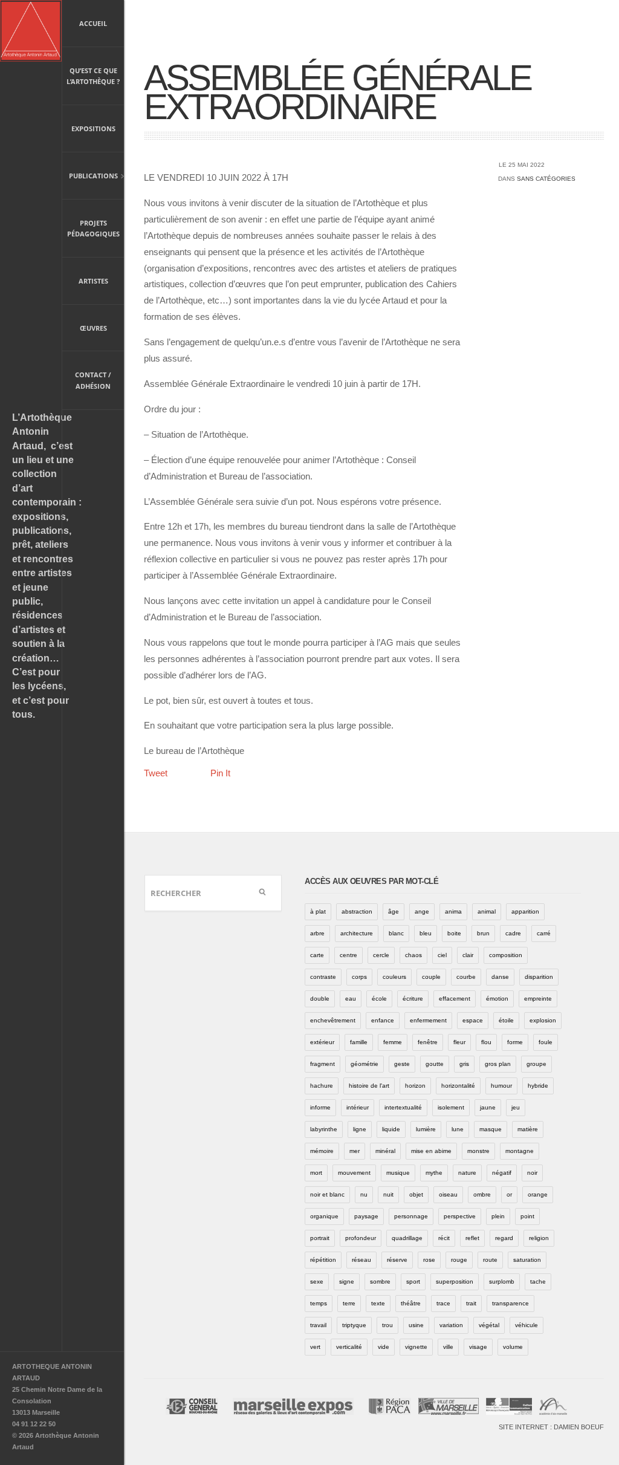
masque (490, 1129)
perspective (460, 1216)
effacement (454, 998)
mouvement (354, 1172)
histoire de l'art (369, 1085)
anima (453, 911)
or (509, 1194)
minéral (385, 1151)
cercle (381, 955)
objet (416, 1194)
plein (498, 1216)
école (379, 998)
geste (402, 1064)
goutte (435, 1064)
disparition (539, 976)
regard (504, 1238)
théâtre (411, 1303)
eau (350, 998)
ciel (442, 955)
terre (349, 1303)
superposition (454, 1281)
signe (346, 1281)
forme (515, 1042)
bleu (426, 933)
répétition (323, 1259)
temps (318, 1303)
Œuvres (93, 328)
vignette (416, 1346)
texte (378, 1303)
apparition (525, 911)
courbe (466, 976)
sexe (316, 1281)
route (490, 1259)
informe (320, 1107)
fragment (322, 1064)
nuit (388, 1194)
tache (538, 1281)
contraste (323, 976)
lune (458, 1129)
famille (359, 1042)
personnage (411, 1216)
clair (467, 955)
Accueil (93, 23)
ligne (359, 1129)
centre (348, 955)
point (527, 1216)
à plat (318, 911)
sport (413, 1281)
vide (383, 1346)
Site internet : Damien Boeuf (551, 1427)
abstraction (357, 911)
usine (416, 1325)
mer (354, 1151)
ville (448, 1346)
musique (398, 1172)
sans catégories (546, 178)
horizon (415, 1085)
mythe (434, 1172)
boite (454, 933)
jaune (488, 1107)
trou (387, 1325)
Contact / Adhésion (93, 380)
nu (364, 1194)
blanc (396, 933)
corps (359, 976)
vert (315, 1346)
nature (467, 1172)
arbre (317, 933)
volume (513, 1346)
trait (471, 1303)
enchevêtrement (332, 1020)
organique (324, 1216)
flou (486, 1042)
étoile (506, 1020)
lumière (426, 1129)
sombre (380, 1281)
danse (500, 976)
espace (472, 1020)
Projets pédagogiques (93, 228)
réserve (397, 1259)
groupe (536, 1064)
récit (444, 1238)
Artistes (93, 280)
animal (487, 911)
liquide (391, 1129)
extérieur (322, 1042)
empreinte (538, 998)
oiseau (448, 1194)
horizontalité (458, 1085)
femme (392, 1042)
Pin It (220, 773)
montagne (519, 1151)
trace (443, 1303)
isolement (451, 1107)
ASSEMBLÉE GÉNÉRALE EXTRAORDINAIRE (337, 92)
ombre (482, 1194)
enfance (382, 1020)
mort (316, 1172)
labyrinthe (323, 1129)
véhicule (526, 1325)
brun (483, 933)
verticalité (349, 1346)
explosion (543, 1020)
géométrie (364, 1064)
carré (544, 933)
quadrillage (407, 1238)
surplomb (501, 1281)
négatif (501, 1172)
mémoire (322, 1151)
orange (538, 1194)
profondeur (360, 1238)
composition (505, 955)
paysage (366, 1216)
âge (393, 911)
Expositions (93, 128)
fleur (459, 1042)
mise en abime (431, 1151)
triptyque (354, 1325)
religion (539, 1238)
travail (318, 1325)
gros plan (498, 1064)
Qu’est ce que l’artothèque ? (93, 76)
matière (527, 1129)
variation (451, 1325)
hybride (538, 1085)
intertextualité (403, 1107)
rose (429, 1259)
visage (478, 1346)
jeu (515, 1107)
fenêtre (428, 1042)
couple (431, 976)
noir (532, 1172)
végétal (489, 1325)
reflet (472, 1238)
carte (317, 955)
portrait (319, 1238)
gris (464, 1064)
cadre (513, 933)
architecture (356, 933)
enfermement (428, 1020)
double (319, 998)
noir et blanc (327, 1194)
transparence (510, 1303)
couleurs (394, 976)
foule (546, 1042)
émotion (497, 998)
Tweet (155, 773)
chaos (413, 955)
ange (422, 911)
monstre (478, 1151)
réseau (361, 1259)
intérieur (357, 1107)
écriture (413, 998)
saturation (527, 1259)
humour (501, 1085)
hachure (321, 1085)
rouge (459, 1259)
